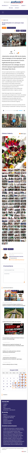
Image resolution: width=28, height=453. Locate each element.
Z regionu (5, 404)
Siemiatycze (7, 2)
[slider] (9, 110)
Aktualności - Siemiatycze (9, 410)
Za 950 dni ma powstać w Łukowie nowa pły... (13, 428)
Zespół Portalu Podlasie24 (9, 416)
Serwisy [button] (23, 5)
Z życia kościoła (7, 408)
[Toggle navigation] (3, 12)
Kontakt (17, 8)
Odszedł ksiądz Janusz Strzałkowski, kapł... (13, 444)
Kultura (5, 405)
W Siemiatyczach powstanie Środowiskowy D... (14, 441)
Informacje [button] (5, 5)
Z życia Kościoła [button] (14, 5)
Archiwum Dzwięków (8, 420)
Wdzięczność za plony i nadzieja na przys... (13, 443)
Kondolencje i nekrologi (8, 417)
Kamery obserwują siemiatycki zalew (11, 431)
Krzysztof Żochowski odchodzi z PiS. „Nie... (12, 437)
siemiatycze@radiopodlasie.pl (17, 259)
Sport (4, 407)
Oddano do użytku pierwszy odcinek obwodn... (13, 429)
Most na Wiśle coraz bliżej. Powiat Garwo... (12, 434)
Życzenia (5, 419)
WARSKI (24, 451)
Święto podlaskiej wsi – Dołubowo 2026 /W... (13, 432)
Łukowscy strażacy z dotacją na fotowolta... (13, 435)
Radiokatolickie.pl (7, 422)
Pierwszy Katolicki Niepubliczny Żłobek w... (12, 440)
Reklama (11, 8)
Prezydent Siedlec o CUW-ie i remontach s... (13, 438)
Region (4, 27)
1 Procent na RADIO (7, 423)
